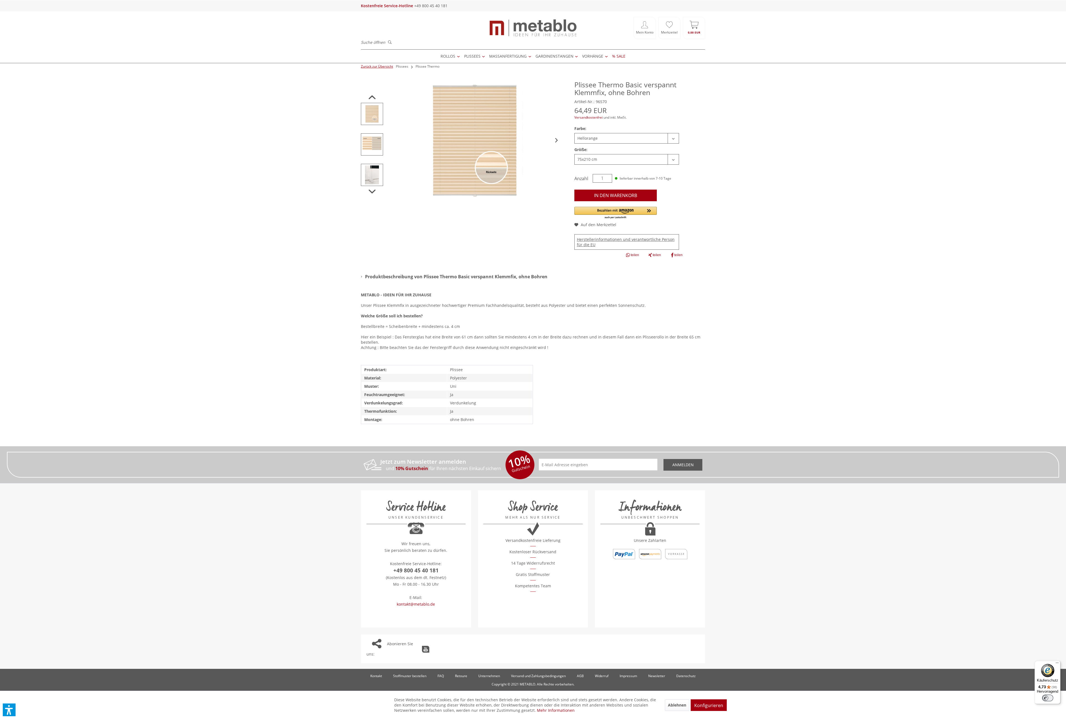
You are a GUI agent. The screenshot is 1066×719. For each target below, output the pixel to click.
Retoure (461, 676)
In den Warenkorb (615, 195)
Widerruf (602, 676)
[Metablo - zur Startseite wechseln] (533, 28)
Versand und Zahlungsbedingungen (538, 676)
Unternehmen (489, 676)
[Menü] (1057, 664)
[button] (615, 213)
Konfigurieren (708, 705)
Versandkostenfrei (588, 117)
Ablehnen (677, 705)
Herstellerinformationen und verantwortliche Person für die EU (626, 242)
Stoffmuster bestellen (409, 676)
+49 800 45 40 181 (416, 570)
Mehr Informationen (556, 710)
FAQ (441, 676)
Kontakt (376, 676)
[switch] (1047, 698)
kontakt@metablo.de (416, 604)
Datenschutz (686, 676)
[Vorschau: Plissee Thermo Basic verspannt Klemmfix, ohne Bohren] (372, 114)
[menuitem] (644, 28)
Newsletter (656, 676)
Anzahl (581, 178)
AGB (580, 676)
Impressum (628, 676)
